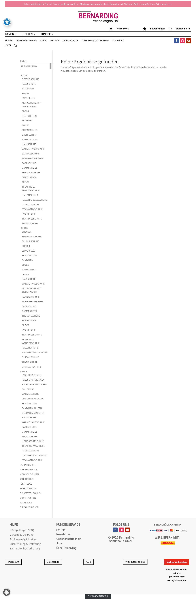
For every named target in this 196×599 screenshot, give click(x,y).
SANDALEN (27, 120)
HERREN (28, 34)
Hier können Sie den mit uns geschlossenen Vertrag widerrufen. (176, 575)
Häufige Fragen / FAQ (22, 530)
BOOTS (25, 274)
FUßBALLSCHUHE (30, 204)
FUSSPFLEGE (26, 483)
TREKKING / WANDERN (33, 445)
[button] (6, 592)
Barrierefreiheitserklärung (25, 548)
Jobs (59, 543)
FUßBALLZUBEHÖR (29, 507)
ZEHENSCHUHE (29, 130)
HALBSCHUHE (29, 83)
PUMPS (25, 93)
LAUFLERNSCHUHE (31, 375)
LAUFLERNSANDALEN (32, 398)
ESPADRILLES (28, 97)
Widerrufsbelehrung (135, 561)
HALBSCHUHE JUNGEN (33, 379)
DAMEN (9, 34)
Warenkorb (123, 28)
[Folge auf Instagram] (182, 40)
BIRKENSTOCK (29, 177)
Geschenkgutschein (68, 539)
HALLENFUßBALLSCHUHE (34, 199)
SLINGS (25, 125)
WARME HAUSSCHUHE (33, 148)
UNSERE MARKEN (26, 40)
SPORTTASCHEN (28, 497)
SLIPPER (26, 246)
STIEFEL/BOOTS (30, 139)
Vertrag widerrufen (177, 562)
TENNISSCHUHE (30, 223)
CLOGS (25, 111)
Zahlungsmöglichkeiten (23, 539)
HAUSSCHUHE (29, 144)
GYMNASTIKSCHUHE (32, 209)
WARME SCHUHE (30, 393)
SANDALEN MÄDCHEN (33, 412)
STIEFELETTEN (29, 134)
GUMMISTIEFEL (29, 167)
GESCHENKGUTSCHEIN (95, 40)
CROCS (25, 182)
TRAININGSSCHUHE (32, 218)
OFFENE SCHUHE (30, 79)
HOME (9, 40)
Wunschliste (183, 28)
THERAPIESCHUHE (31, 172)
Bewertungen (157, 28)
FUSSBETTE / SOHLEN (30, 493)
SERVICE (54, 40)
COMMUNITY (70, 40)
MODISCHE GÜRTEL (29, 474)
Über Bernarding (66, 548)
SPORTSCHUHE (29, 436)
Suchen (23, 61)
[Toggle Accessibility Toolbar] (7, 22)
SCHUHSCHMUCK (28, 469)
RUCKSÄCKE (26, 502)
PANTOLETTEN (29, 115)
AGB (88, 561)
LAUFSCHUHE (28, 213)
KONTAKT (118, 40)
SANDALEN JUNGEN (32, 408)
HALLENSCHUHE (30, 195)
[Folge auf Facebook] (176, 40)
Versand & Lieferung (21, 535)
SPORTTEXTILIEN (28, 488)
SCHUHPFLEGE (27, 479)
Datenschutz (53, 561)
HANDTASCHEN (27, 464)
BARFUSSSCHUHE (31, 153)
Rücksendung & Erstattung (25, 544)
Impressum (13, 561)
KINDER (46, 34)
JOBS (8, 45)
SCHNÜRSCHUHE (30, 241)
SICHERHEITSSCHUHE (32, 158)
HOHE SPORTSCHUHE (33, 441)
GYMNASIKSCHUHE (31, 366)
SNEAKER (26, 231)
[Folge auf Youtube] (188, 40)
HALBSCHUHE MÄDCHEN (34, 384)
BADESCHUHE (29, 163)
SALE (43, 40)
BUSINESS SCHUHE (31, 236)
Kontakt (61, 530)
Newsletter (63, 534)
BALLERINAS (28, 88)
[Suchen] (51, 66)
